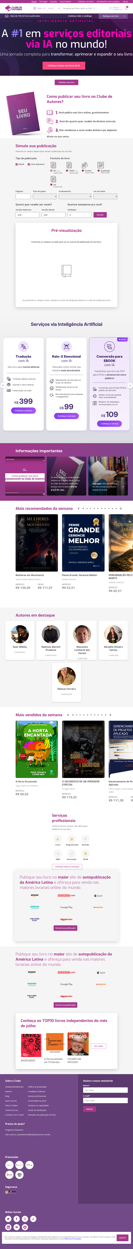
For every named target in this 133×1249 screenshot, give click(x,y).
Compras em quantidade (38, 1105)
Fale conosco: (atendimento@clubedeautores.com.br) (27, 1134)
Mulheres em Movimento (30, 575)
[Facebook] (17, 1219)
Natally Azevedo (69, 579)
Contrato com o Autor (14, 1115)
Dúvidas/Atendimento (14, 1087)
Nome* (86, 1086)
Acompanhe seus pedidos (108, 1)
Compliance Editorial (36, 1091)
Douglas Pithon (68, 789)
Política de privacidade (37, 1087)
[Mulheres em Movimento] (37, 543)
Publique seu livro (86, 1)
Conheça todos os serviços (67, 866)
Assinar (89, 1109)
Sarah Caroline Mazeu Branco (28, 579)
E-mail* (86, 1096)
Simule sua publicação (65, 928)
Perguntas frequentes (14, 1130)
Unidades (72, 209)
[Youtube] (17, 1227)
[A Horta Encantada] (37, 749)
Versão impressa (23, 209)
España (53, 1)
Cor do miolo (99, 191)
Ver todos (98, 1046)
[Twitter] (8, 1219)
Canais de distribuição (37, 1110)
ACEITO (122, 1238)
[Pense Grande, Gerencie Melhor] (83, 543)
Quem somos (11, 1101)
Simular (100, 215)
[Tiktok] (33, 1219)
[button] (3, 385)
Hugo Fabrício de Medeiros (27, 785)
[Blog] (25, 1227)
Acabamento (65, 191)
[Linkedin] (8, 1227)
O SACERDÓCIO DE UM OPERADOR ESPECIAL (80, 783)
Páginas (19, 191)
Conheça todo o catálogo (80, 16)
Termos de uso (11, 1110)
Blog (7, 1096)
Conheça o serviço (23, 424)
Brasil (33, 1)
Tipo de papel (39, 191)
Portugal (43, 1)
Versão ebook (48, 209)
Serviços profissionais (37, 1096)
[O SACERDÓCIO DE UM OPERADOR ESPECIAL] (83, 749)
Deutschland (65, 1)
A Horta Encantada (26, 781)
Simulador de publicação (42, 1115)
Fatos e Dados (11, 1105)
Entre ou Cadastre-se (117, 8)
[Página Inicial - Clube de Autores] (13, 8)
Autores (8, 1091)
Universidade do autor (37, 1101)
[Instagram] (25, 1219)
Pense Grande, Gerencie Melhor (79, 575)
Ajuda (125, 1)
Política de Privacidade (72, 1239)
